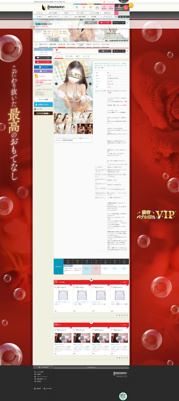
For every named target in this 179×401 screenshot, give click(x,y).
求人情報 (94, 16)
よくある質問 (40, 372)
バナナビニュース (107, 16)
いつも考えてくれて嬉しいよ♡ (62, 302)
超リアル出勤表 (53, 13)
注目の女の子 (107, 13)
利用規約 (39, 381)
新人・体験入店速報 (80, 16)
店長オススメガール (53, 16)
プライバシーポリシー (42, 376)
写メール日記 (80, 13)
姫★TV (67, 13)
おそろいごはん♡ (96, 302)
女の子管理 (49, 388)
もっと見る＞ (123, 282)
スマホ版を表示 (44, 367)
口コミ (66, 16)
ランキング (39, 13)
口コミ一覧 (105, 44)
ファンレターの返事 (94, 13)
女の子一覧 (61, 44)
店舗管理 (38, 388)
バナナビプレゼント (127, 6)
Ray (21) (58, 52)
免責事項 (39, 374)
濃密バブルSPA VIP (41, 26)
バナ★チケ (39, 16)
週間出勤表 (53, 44)
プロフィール (58, 56)
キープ (110, 2)
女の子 (116, 16)
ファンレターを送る (45, 62)
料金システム (43, 44)
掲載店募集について (42, 379)
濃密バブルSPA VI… (60, 344)
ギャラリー (96, 44)
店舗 (116, 13)
